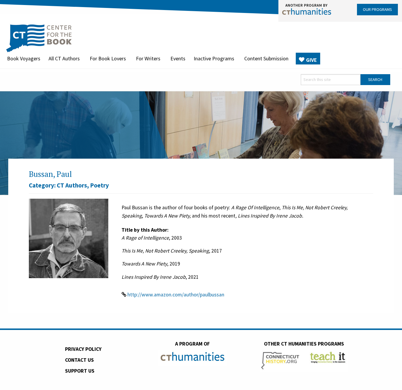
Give (311, 60)
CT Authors (72, 185)
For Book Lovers (108, 58)
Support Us (79, 371)
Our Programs (377, 9)
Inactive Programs (214, 58)
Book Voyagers (23, 58)
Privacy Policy (83, 349)
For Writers (148, 58)
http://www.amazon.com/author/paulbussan (175, 294)
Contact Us (79, 360)
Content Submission (266, 58)
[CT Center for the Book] (39, 37)
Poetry (99, 185)
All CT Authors (64, 58)
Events (177, 58)
